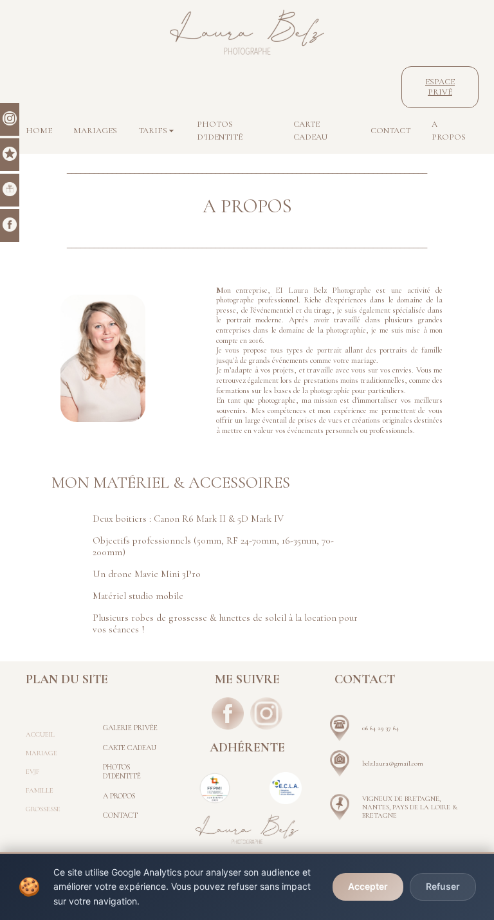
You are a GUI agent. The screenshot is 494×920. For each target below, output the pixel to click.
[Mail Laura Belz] (339, 763)
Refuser (443, 886)
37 (388, 728)
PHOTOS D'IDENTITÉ (122, 771)
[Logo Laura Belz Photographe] (247, 32)
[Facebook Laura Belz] (228, 713)
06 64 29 (373, 728)
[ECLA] (286, 788)
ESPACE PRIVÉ (440, 87)
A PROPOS (119, 795)
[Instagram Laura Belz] (266, 713)
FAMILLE (39, 790)
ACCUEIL (40, 734)
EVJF (32, 772)
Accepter (368, 886)
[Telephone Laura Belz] (339, 728)
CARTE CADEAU (129, 747)
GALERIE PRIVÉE (130, 727)
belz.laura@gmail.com (392, 763)
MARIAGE (41, 753)
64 (395, 728)
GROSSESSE (43, 809)
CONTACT (120, 815)
